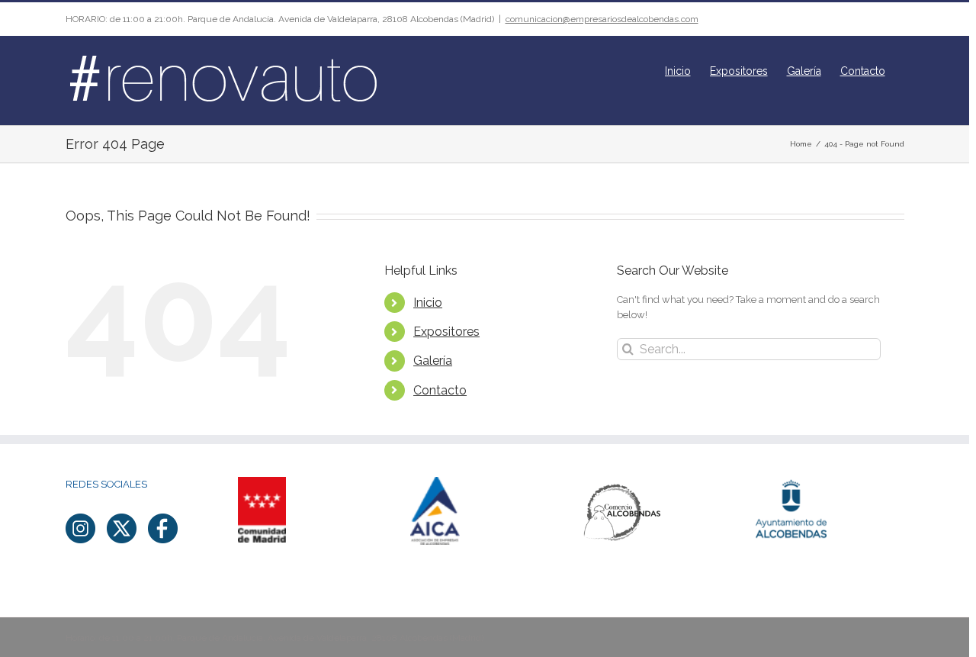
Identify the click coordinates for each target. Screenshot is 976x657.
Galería (432, 360)
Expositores (446, 331)
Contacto (440, 390)
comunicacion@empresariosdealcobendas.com (602, 19)
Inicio (427, 302)
